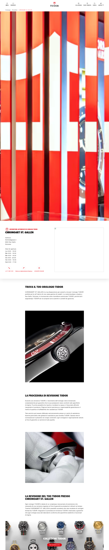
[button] (94, 4)
